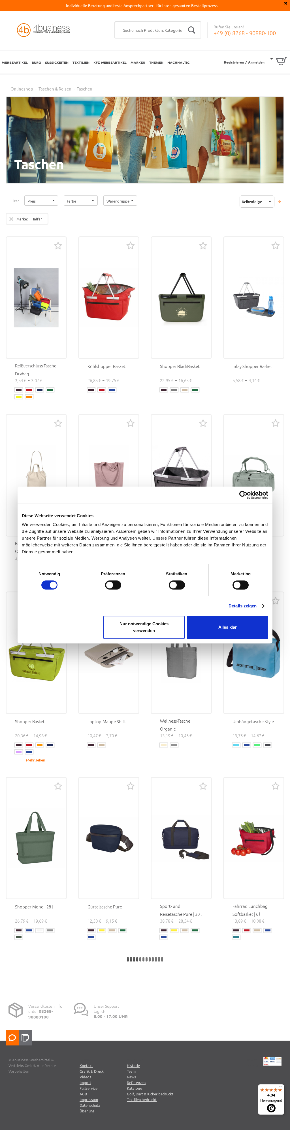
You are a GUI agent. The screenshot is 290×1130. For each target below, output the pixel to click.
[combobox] (157, 30)
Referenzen (136, 1082)
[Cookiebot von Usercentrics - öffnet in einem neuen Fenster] (243, 495)
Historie (133, 1065)
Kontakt (86, 1065)
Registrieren (234, 62)
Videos (85, 1076)
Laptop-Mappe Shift (107, 721)
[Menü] (281, 1087)
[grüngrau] (18, 937)
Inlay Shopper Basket (252, 366)
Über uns (87, 1110)
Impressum (89, 1099)
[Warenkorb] (278, 62)
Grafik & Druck (92, 1071)
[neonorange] (29, 396)
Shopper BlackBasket (180, 366)
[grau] (174, 390)
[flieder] (18, 752)
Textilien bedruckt (142, 1099)
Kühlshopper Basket (106, 366)
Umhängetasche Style (253, 721)
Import (85, 1082)
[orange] (39, 745)
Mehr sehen (35, 759)
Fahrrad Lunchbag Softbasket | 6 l (250, 910)
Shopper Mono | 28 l (34, 907)
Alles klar (227, 627)
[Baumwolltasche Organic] (36, 475)
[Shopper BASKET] (108, 297)
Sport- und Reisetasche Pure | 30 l (181, 910)
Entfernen (11, 219)
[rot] (29, 390)
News (131, 1076)
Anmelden (256, 62)
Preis (31, 201)
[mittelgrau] (174, 745)
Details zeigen (243, 605)
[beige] (184, 390)
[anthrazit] (267, 745)
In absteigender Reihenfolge (279, 201)
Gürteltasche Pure (105, 907)
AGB (83, 1093)
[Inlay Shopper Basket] (253, 297)
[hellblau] (236, 745)
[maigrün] (257, 745)
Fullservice (88, 1088)
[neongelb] (18, 396)
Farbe (71, 201)
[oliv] (50, 390)
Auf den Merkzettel (58, 245)
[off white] (39, 930)
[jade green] (236, 937)
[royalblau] (39, 390)
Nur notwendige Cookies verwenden (144, 627)
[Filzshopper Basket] (181, 475)
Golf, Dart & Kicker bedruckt (150, 1093)
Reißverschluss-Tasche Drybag (35, 369)
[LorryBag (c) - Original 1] (36, 297)
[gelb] (101, 930)
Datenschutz (90, 1105)
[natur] (163, 745)
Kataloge (134, 1088)
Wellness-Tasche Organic (175, 725)
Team (131, 1071)
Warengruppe (117, 201)
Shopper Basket (30, 721)
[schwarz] (18, 390)
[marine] (112, 390)
